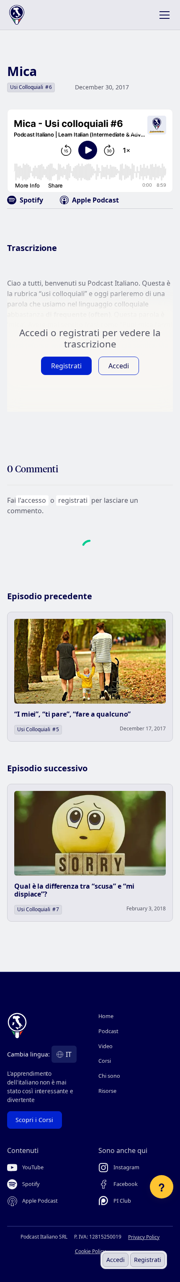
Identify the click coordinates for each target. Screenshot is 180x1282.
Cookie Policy (90, 1251)
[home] (24, 15)
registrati (72, 500)
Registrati (147, 1260)
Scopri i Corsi (34, 1120)
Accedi (115, 1260)
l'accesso (32, 500)
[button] (162, 15)
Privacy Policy (143, 1237)
